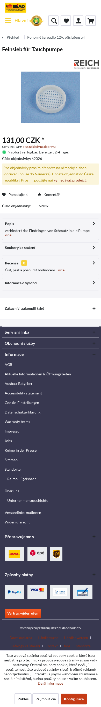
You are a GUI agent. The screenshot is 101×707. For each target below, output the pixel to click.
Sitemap (11, 460)
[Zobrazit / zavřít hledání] (53, 20)
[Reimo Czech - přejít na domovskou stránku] (15, 8)
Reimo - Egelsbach (22, 479)
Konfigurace (74, 699)
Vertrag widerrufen (22, 613)
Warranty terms (17, 421)
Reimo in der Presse (21, 450)
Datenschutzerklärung (22, 412)
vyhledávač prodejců (70, 180)
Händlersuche (48, 638)
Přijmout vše (45, 699)
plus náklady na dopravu (39, 147)
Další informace (50, 683)
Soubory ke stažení (20, 247)
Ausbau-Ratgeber (19, 383)
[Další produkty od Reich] (86, 64)
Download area (21, 638)
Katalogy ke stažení (25, 646)
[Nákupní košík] (90, 20)
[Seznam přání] (66, 20)
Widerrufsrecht (17, 522)
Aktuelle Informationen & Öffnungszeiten (38, 374)
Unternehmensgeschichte (27, 500)
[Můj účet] (78, 20)
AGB (8, 364)
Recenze (11, 263)
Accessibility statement (23, 393)
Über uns (12, 491)
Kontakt (52, 646)
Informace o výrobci (21, 283)
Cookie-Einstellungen (22, 402)
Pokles (23, 699)
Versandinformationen (23, 512)
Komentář (51, 194)
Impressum (14, 431)
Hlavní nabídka (30, 20)
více (8, 235)
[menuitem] (24, 20)
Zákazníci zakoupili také (24, 308)
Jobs (8, 440)
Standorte (12, 469)
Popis (9, 223)
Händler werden (76, 638)
